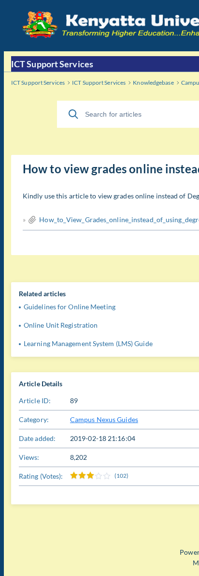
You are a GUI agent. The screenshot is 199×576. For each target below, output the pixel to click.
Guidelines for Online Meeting (69, 307)
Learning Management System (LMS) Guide (88, 343)
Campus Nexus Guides (104, 419)
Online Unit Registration (61, 325)
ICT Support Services (52, 64)
